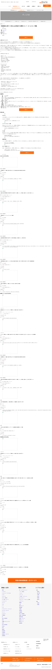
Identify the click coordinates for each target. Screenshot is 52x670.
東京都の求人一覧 (23, 21)
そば (3, 604)
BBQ (3, 590)
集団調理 (20, 623)
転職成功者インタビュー (30, 10)
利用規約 (37, 645)
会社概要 (28, 6)
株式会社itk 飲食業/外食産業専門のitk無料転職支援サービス (46, 640)
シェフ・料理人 (21, 591)
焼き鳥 (3, 626)
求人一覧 (23, 6)
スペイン (3, 602)
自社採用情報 (38, 641)
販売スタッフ (21, 621)
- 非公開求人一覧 (5, 646)
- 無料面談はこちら (5, 653)
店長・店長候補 (21, 613)
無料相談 (47, 5)
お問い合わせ (38, 647)
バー (3, 605)
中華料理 (3, 615)
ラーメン (3, 611)
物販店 (3, 629)
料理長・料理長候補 (22, 615)
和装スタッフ (21, 605)
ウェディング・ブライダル (6, 593)
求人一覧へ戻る (4, 154)
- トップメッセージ (29, 648)
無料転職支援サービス (16, 6)
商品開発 (20, 607)
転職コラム (39, 6)
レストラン (4, 613)
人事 (20, 604)
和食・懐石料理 (4, 28)
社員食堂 (3, 632)
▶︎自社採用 (27, 1)
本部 (3, 623)
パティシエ (21, 594)
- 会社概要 (27, 644)
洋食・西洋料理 (4, 624)
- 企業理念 (27, 646)
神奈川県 (38, 593)
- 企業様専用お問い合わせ (18, 653)
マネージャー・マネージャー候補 (24, 599)
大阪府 (38, 602)
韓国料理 (3, 635)
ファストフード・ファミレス (6, 608)
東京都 (3, 27)
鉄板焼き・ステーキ (5, 634)
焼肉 (3, 627)
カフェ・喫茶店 (4, 597)
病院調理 (3, 630)
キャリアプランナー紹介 (40, 10)
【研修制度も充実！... (43, 21)
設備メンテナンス (22, 618)
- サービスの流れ (17, 646)
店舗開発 (20, 612)
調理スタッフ (2, 23)
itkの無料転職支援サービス (9, 21)
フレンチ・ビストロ (5, 610)
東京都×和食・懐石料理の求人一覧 (33, 21)
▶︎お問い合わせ (34, 1)
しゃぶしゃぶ (4, 600)
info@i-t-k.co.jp (40, 660)
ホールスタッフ (21, 597)
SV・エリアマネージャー (23, 590)
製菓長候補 (21, 616)
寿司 (3, 619)
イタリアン (4, 591)
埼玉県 (38, 596)
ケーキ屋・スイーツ (5, 599)
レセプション (21, 601)
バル (3, 607)
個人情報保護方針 (38, 643)
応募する (26, 37)
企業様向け (33, 6)
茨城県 (38, 597)
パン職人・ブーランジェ (23, 596)
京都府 (38, 604)
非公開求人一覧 (22, 10)
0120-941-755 (44, 2)
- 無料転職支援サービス (6, 644)
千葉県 (38, 594)
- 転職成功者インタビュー (6, 648)
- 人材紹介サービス (17, 644)
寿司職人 (20, 610)
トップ (10, 6)
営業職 (20, 608)
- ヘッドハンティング (18, 648)
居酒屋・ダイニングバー (6, 621)
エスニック (4, 596)
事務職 (20, 602)
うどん (3, 594)
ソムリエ (20, 593)
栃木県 (38, 599)
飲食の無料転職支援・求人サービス (26, 580)
